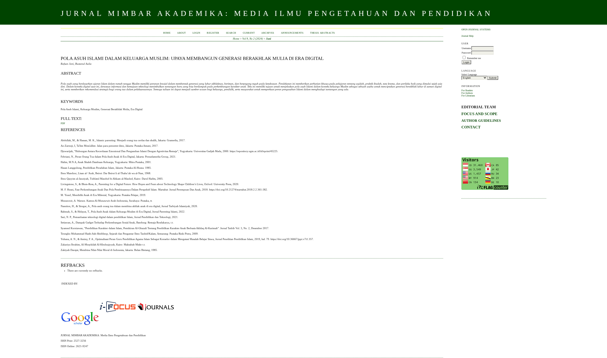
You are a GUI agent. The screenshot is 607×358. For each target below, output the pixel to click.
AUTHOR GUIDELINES (481, 120)
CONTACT (471, 127)
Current (249, 33)
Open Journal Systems (476, 29)
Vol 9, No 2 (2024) (252, 38)
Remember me (474, 58)
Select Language (469, 74)
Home (166, 33)
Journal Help (467, 36)
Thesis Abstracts (322, 33)
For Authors (467, 93)
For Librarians (468, 95)
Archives (267, 33)
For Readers (467, 90)
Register (213, 33)
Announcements (292, 33)
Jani (268, 38)
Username (466, 48)
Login (196, 33)
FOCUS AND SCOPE (479, 114)
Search (231, 33)
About (181, 33)
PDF (63, 123)
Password (466, 52)
